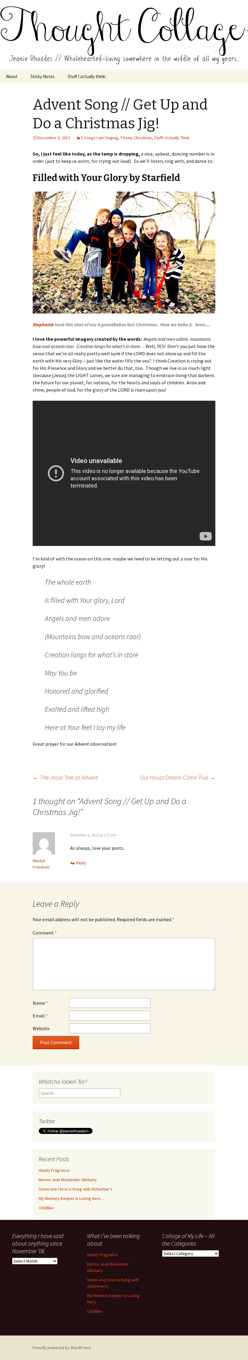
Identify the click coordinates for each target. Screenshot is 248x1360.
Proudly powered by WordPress (62, 1347)
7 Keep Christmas (136, 137)
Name (40, 1003)
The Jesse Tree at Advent (65, 777)
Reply (81, 863)
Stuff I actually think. (87, 76)
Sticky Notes (43, 76)
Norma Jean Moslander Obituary (68, 1179)
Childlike (46, 1208)
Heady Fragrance (54, 1170)
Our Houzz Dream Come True (177, 777)
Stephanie (43, 324)
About (12, 76)
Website (41, 1028)
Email (40, 1016)
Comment (45, 933)
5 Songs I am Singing (99, 137)
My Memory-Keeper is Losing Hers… (71, 1198)
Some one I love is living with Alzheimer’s (76, 1189)
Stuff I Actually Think (172, 137)
